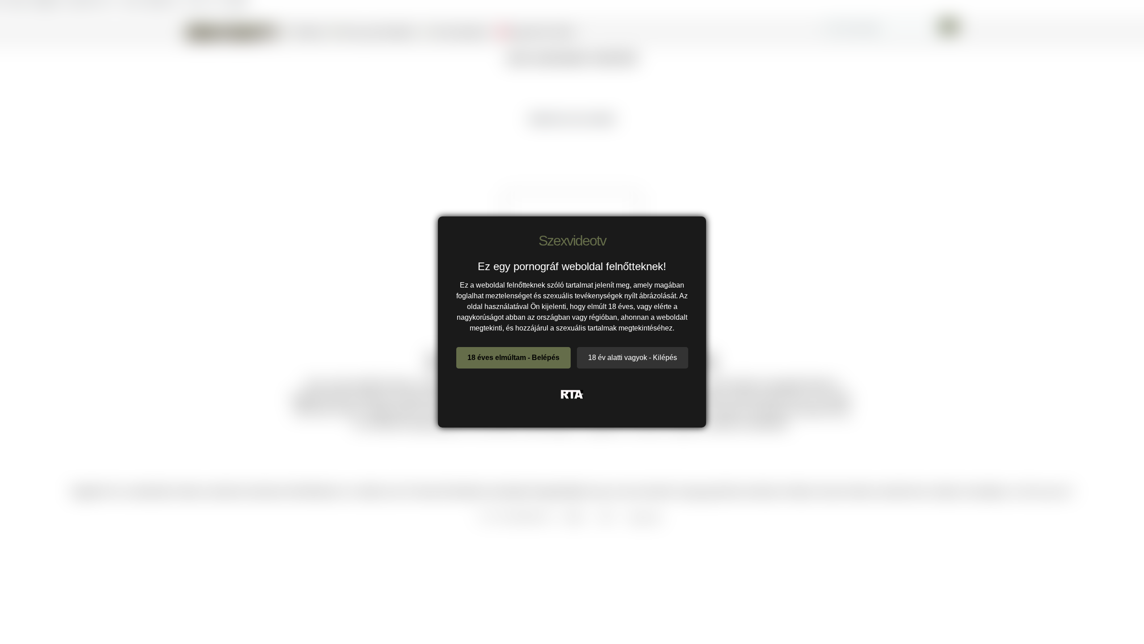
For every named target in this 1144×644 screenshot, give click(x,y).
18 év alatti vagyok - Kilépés (632, 357)
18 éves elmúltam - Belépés (513, 357)
